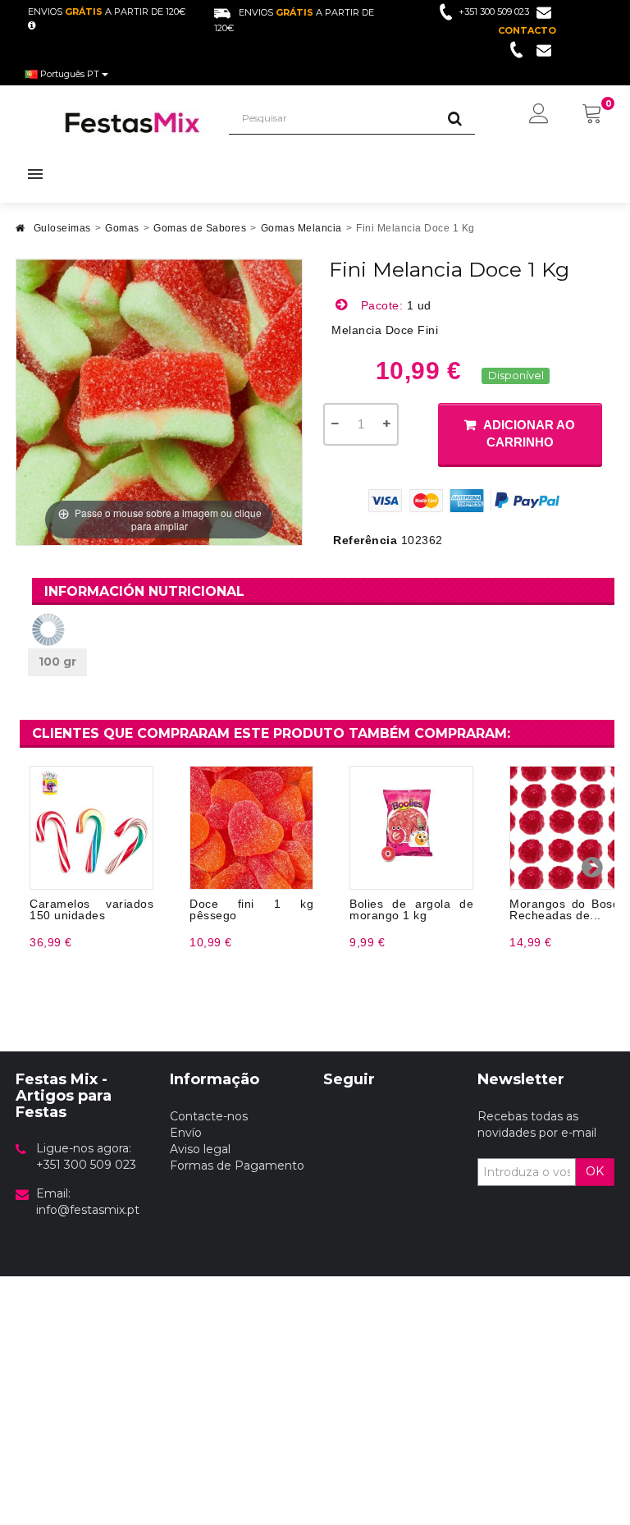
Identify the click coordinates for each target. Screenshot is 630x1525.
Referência (365, 540)
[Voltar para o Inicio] (20, 233)
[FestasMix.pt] (133, 122)
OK (595, 1171)
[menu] (539, 115)
